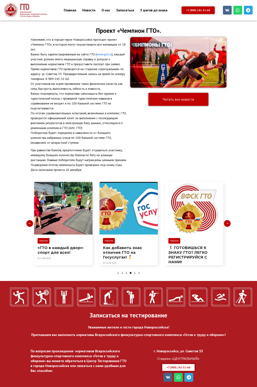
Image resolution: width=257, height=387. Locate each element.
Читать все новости (178, 99)
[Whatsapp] (237, 10)
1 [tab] (118, 273)
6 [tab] (139, 273)
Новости (88, 10)
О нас (106, 10)
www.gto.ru (104, 54)
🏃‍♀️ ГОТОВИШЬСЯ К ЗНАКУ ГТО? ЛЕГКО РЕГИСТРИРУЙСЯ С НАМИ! (188, 255)
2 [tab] (122, 273)
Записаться (125, 10)
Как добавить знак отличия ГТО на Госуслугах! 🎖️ (122, 253)
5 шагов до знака (153, 10)
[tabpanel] (63, 223)
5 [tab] (135, 273)
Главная (70, 10)
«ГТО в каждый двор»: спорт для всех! (61, 250)
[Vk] (227, 10)
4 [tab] (130, 273)
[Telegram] (248, 10)
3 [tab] (126, 273)
